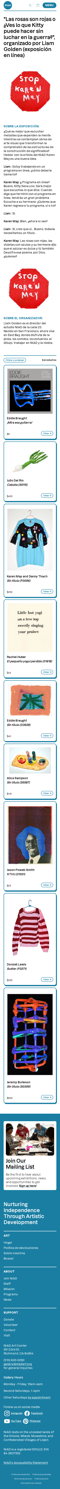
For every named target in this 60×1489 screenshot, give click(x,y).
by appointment (39, 1397)
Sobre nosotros (14, 1253)
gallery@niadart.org (18, 1364)
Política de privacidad (42, 1474)
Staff (7, 1283)
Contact (9, 1330)
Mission (9, 1289)
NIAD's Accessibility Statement (26, 1462)
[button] (30, 5)
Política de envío (42, 1479)
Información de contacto (31, 1483)
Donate (9, 1319)
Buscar (9, 1258)
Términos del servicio (23, 1479)
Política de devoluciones (21, 1247)
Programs (11, 1294)
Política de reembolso (20, 1474)
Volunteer (11, 1324)
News (8, 1299)
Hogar (8, 1242)
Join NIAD (10, 1278)
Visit (7, 1335)
